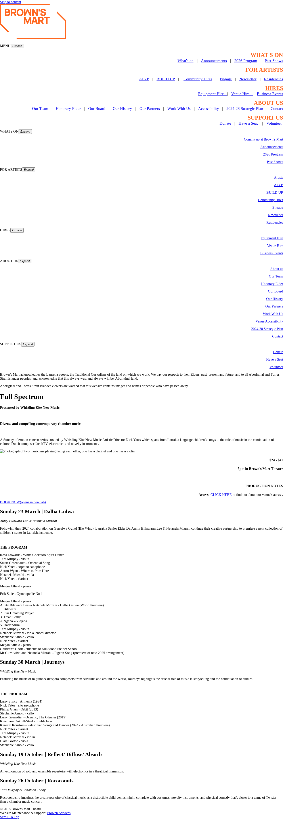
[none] (17, 46)
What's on (185, 60)
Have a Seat (249, 123)
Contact (277, 108)
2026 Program (245, 60)
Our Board (96, 108)
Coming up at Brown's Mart (263, 139)
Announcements (214, 60)
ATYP (144, 79)
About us (276, 269)
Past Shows (274, 60)
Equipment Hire (212, 94)
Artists (278, 177)
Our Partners (150, 108)
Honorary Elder (69, 108)
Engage (226, 79)
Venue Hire (242, 94)
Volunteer (274, 123)
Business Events (270, 94)
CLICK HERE (221, 495)
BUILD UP (166, 79)
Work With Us (179, 108)
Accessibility (208, 108)
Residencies (273, 79)
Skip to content (10, 2)
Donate (225, 123)
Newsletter (247, 79)
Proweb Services (59, 813)
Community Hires (198, 79)
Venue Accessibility (269, 321)
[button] (141, 46)
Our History (122, 108)
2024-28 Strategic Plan (244, 108)
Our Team (276, 276)
